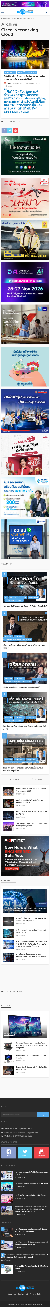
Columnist (33, 597)
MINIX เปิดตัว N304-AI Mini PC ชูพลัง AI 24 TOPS (31, 813)
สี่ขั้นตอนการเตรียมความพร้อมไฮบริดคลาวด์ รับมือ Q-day (31, 931)
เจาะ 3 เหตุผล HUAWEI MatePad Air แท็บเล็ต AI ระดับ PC (29, 801)
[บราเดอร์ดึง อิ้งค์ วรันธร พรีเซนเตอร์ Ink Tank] (7, 1186)
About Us (12, 1294)
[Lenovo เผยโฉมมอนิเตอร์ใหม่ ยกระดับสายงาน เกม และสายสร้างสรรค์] (25, 1026)
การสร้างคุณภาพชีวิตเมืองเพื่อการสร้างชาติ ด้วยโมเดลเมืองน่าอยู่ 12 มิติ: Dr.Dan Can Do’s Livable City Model (24, 1256)
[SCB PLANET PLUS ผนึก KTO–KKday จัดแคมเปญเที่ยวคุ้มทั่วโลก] (8, 826)
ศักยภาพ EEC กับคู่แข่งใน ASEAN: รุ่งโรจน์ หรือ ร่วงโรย (31, 1267)
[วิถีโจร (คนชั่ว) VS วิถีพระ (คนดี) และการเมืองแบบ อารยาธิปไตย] (25, 626)
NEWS (20, 72)
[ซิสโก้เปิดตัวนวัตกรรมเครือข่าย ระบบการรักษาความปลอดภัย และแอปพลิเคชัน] (25, 54)
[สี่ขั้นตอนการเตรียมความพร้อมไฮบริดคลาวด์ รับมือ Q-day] (8, 933)
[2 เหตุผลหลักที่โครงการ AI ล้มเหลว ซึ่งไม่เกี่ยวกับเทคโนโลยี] (25, 587)
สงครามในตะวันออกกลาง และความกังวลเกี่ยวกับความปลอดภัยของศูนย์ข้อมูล (23, 769)
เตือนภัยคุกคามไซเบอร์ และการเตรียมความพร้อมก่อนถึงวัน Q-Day (25, 727)
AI (6, 597)
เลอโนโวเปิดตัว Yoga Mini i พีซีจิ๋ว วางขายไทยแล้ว (31, 1056)
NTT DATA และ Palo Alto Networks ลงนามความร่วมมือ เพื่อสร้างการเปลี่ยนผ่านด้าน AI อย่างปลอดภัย (25, 909)
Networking (10, 72)
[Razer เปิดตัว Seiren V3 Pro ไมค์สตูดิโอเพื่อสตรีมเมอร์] (8, 1070)
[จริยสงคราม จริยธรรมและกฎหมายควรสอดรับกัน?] (25, 668)
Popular (14, 779)
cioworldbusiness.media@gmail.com (24, 1132)
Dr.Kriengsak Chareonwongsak (18, 639)
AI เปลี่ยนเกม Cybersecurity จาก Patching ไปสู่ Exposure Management (31, 955)
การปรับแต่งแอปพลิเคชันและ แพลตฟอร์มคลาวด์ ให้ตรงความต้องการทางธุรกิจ (31, 1243)
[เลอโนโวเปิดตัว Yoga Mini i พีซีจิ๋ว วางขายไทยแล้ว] (8, 1058)
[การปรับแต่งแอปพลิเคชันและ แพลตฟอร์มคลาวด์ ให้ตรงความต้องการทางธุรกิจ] (7, 1245)
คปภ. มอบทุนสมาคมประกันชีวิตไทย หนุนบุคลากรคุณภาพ (31, 1173)
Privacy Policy (36, 1294)
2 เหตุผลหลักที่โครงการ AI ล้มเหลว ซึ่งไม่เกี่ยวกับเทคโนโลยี (25, 606)
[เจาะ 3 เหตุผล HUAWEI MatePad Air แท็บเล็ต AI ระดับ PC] (8, 803)
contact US (23, 1294)
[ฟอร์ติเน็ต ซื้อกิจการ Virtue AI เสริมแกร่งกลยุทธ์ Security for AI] (8, 921)
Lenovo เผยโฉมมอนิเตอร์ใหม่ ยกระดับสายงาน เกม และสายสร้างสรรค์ (25, 1034)
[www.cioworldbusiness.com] (25, 1287)
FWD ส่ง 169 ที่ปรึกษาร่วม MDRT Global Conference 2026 (31, 789)
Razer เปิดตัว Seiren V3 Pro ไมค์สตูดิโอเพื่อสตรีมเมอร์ (31, 1068)
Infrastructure (12, 762)
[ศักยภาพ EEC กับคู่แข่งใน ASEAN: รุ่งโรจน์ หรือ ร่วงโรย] (7, 1269)
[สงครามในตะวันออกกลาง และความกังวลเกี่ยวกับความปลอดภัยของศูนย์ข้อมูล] (25, 749)
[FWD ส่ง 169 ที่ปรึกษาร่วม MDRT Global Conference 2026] (8, 791)
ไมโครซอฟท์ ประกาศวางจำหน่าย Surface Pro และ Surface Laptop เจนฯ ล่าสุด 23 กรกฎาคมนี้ (31, 1045)
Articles (13, 597)
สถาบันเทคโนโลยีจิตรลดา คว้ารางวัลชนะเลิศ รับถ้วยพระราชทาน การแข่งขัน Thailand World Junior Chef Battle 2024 (31, 1209)
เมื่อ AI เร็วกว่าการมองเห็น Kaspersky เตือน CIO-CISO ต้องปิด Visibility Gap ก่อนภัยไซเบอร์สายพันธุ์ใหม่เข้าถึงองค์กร (31, 943)
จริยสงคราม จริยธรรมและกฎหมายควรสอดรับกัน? (21, 687)
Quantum (30, 717)
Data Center (32, 759)
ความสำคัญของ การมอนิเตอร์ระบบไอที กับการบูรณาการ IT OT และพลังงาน (31, 1230)
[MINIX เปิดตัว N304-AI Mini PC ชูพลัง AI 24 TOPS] (8, 815)
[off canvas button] (2, 11)
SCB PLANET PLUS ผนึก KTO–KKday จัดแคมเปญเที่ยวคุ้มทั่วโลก (31, 824)
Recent (38, 779)
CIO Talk (23, 597)
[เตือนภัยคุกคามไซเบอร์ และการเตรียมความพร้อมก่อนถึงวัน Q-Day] (25, 707)
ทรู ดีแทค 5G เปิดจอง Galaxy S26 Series (30, 1195)
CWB (9, 83)
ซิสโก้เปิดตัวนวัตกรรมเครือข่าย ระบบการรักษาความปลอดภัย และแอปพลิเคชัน (25, 78)
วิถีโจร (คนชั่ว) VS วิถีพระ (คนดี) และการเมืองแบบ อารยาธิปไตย (24, 646)
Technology (31, 72)
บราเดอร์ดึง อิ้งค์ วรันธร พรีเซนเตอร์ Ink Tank (31, 1183)
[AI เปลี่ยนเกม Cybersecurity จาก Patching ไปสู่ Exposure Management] (8, 957)
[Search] (46, 11)
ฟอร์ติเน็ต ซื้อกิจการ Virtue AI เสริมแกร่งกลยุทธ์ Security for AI (31, 919)
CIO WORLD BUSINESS (22, 1136)
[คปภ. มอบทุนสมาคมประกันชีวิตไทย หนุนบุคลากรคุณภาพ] (7, 1175)
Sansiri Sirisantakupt (14, 600)
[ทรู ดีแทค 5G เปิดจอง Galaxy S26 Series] (7, 1198)
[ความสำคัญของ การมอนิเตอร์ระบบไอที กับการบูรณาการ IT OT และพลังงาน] (7, 1232)
